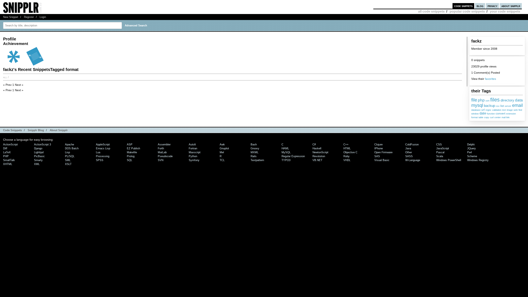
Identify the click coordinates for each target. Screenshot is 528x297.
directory (507, 100)
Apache (69, 144)
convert (500, 113)
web (516, 110)
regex (488, 110)
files (495, 100)
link (508, 117)
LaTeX (7, 152)
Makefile (132, 152)
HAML (285, 148)
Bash (254, 144)
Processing (102, 156)
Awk (222, 144)
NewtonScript (320, 152)
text (504, 110)
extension (511, 113)
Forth (161, 148)
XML (37, 164)
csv (498, 106)
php (481, 100)
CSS (439, 144)
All (5, 77)
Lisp (67, 152)
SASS (409, 156)
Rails (254, 156)
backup (489, 106)
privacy (492, 6)
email (517, 105)
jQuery (471, 148)
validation (496, 110)
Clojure (378, 144)
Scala (439, 156)
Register (29, 17)
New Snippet (10, 17)
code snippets (463, 6)
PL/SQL (69, 156)
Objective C (350, 152)
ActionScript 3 (42, 144)
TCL (222, 160)
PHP (6, 156)
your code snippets (505, 11)
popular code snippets (467, 11)
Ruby (346, 156)
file (474, 100)
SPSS (99, 160)
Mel (222, 152)
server (508, 106)
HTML (347, 148)
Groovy (255, 148)
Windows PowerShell (448, 160)
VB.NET (317, 160)
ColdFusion (412, 144)
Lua (98, 152)
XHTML (7, 164)
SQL (129, 160)
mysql (477, 105)
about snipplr (510, 6)
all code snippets (431, 11)
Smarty (38, 160)
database (476, 110)
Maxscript (194, 152)
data (519, 100)
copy (486, 117)
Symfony (194, 160)
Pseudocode (165, 156)
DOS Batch (72, 148)
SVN (160, 160)
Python (193, 156)
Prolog (130, 156)
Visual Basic (381, 160)
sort (487, 100)
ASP (129, 144)
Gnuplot (224, 148)
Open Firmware (383, 152)
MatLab (162, 152)
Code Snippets (12, 130)
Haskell (316, 148)
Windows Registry (478, 160)
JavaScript (442, 148)
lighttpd (39, 152)
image (510, 110)
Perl (469, 152)
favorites (490, 78)
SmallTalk (9, 160)
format (474, 117)
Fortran (193, 148)
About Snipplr (59, 130)
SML (68, 160)
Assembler (164, 144)
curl (492, 117)
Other (408, 152)
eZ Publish (133, 148)
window (475, 113)
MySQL (286, 152)
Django (38, 148)
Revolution (318, 156)
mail (504, 117)
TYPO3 (286, 160)
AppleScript (103, 144)
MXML (254, 152)
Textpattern (257, 160)
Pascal (440, 152)
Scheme (472, 156)
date (483, 113)
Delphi (471, 144)
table (480, 117)
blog (480, 6)
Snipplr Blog (36, 130)
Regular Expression (293, 156)
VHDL (346, 160)
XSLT (68, 164)
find (520, 110)
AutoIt (192, 144)
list (502, 105)
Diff (5, 148)
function (491, 113)
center (497, 117)
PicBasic (39, 156)
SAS (377, 156)
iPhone (378, 148)
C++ (346, 144)
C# (314, 144)
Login (43, 17)
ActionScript (10, 144)
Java (408, 148)
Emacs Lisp (103, 148)
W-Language (412, 160)
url (483, 109)
